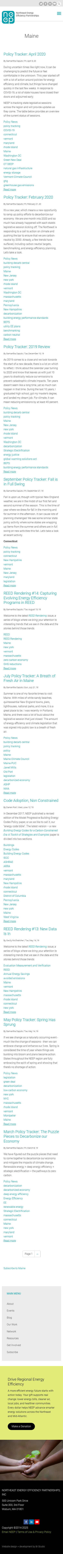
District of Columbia (15, 895)
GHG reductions (12, 664)
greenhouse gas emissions (19, 185)
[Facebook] (45, 4)
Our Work (12, 1324)
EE (5, 1202)
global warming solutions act (20, 459)
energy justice (11, 454)
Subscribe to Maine (14, 1268)
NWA (6, 788)
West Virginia (11, 917)
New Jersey (10, 275)
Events (10, 1310)
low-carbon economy (15, 1090)
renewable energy (13, 1206)
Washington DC (12, 155)
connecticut (10, 134)
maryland (9, 142)
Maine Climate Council (16, 759)
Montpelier (10, 1115)
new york (9, 279)
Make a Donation (21, 1426)
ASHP (7, 784)
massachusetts (12, 296)
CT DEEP (9, 164)
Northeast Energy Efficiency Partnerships (27, 14)
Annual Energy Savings (17, 974)
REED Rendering (38, 615)
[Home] (8, 17)
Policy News (10, 121)
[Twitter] (41, 4)
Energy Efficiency (13, 1198)
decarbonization (13, 313)
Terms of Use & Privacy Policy (34, 1531)
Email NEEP (8, 1531)
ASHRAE (8, 862)
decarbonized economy (17, 780)
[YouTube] (54, 4)
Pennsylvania (11, 305)
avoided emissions (14, 978)
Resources (13, 1338)
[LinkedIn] (50, 4)
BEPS (7, 322)
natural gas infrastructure (18, 168)
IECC (6, 857)
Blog (9, 1317)
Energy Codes (11, 849)
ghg (6, 181)
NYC (6, 1098)
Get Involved (14, 1345)
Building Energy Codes (16, 853)
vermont (8, 138)
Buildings (9, 845)
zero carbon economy (16, 659)
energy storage (12, 172)
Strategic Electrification (17, 450)
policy (7, 750)
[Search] (59, 4)
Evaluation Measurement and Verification (27, 965)
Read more (10, 189)
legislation (9, 581)
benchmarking (12, 330)
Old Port (8, 771)
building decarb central (17, 262)
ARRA (7, 866)
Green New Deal (12, 159)
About (10, 1303)
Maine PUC (10, 763)
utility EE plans (12, 326)
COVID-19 (9, 130)
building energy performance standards (26, 317)
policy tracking (12, 126)
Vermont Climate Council (18, 176)
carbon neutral (12, 334)
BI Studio (40, 1546)
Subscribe (12, 1352)
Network (11, 1331)
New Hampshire (13, 309)
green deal (9, 1081)
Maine (7, 151)
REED (7, 634)
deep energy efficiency (16, 1194)
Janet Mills (10, 767)
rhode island (11, 147)
